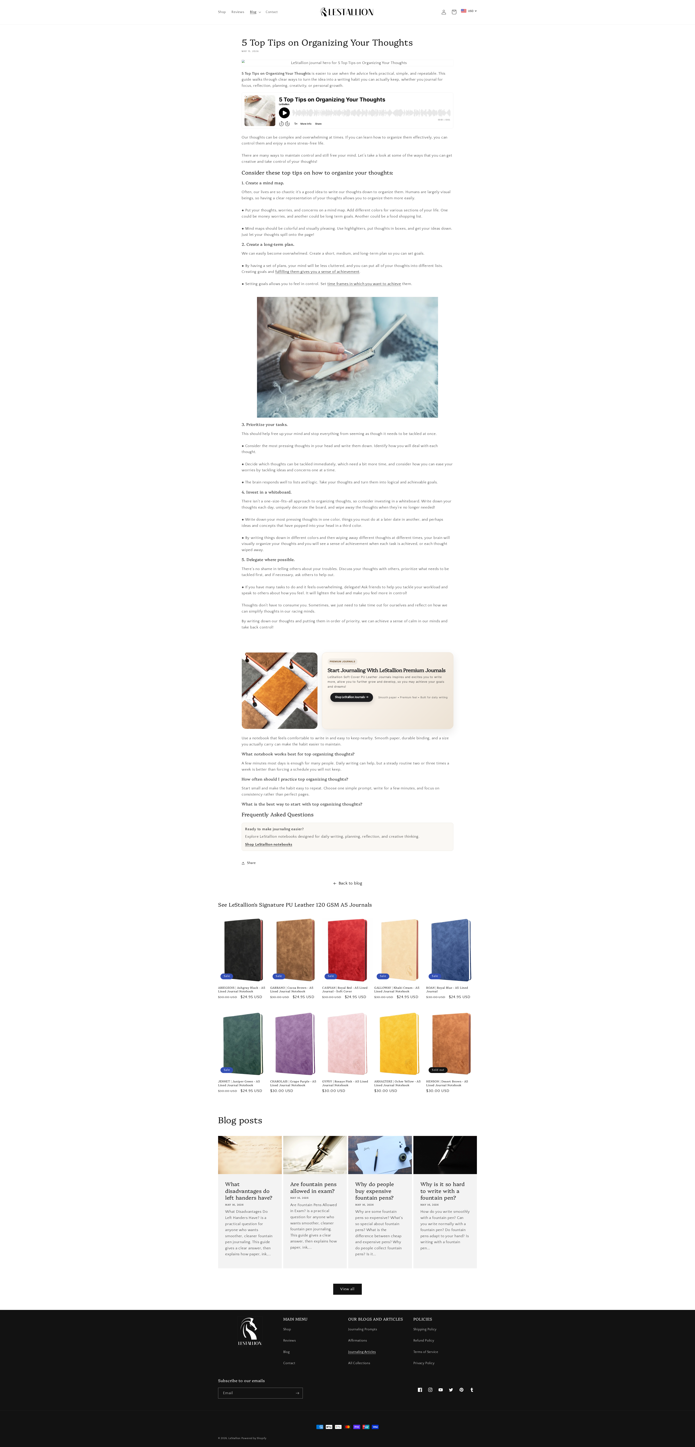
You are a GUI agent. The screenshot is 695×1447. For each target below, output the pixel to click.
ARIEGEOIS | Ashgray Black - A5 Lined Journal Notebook (241, 989)
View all (347, 1289)
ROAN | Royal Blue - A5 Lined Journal (447, 989)
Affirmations (357, 1340)
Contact (289, 1363)
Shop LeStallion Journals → (351, 697)
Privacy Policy (424, 1363)
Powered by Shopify (253, 1438)
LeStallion (234, 1438)
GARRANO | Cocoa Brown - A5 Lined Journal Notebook (291, 989)
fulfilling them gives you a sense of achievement (317, 272)
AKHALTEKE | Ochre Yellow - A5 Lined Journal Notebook (397, 1083)
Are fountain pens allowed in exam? (313, 1187)
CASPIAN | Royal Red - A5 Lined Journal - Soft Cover (345, 989)
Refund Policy (423, 1340)
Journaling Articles (362, 1352)
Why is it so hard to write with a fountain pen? (442, 1190)
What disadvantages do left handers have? (249, 1190)
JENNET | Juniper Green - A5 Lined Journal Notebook (239, 1083)
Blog (286, 1352)
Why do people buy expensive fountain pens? (374, 1190)
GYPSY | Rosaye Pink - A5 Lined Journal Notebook (345, 1083)
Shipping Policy (425, 1329)
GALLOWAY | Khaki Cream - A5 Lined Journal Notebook (396, 989)
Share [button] (251, 863)
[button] (255, 12)
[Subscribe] (297, 1393)
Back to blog (350, 883)
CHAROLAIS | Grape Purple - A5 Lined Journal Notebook (293, 1083)
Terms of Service (425, 1352)
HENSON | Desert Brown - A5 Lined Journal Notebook (447, 1083)
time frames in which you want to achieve (364, 284)
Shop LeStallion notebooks (268, 844)
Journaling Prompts (362, 1329)
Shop (287, 1329)
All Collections (359, 1363)
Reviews (289, 1340)
